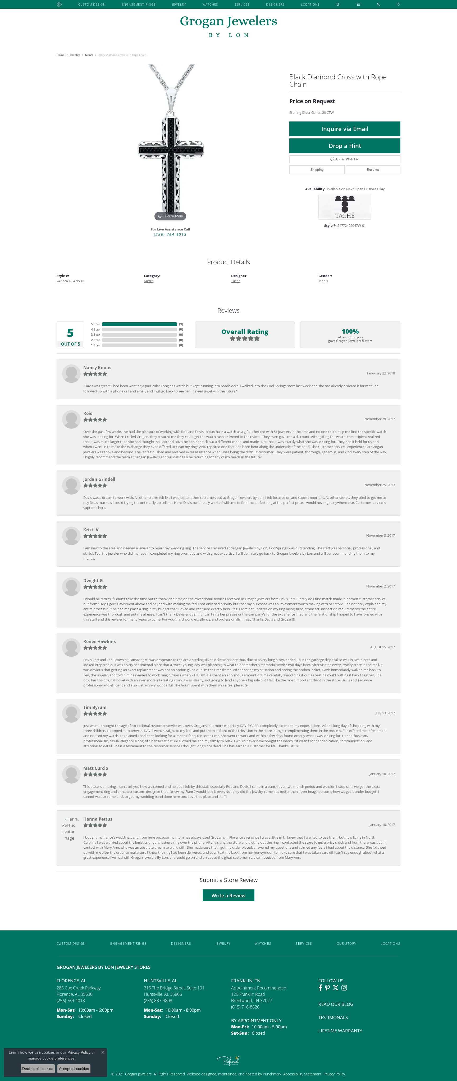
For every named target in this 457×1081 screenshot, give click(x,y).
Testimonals (333, 1017)
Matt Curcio (95, 768)
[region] (170, 143)
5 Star (95, 324)
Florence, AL (71, 981)
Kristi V (90, 530)
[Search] (338, 4)
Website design (199, 1074)
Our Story (347, 943)
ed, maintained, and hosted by (237, 1074)
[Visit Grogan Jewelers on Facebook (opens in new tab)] (320, 988)
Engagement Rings (139, 4)
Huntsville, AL (160, 981)
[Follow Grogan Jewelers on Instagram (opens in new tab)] (344, 988)
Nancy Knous (97, 367)
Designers (275, 4)
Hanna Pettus (97, 819)
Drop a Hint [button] (345, 146)
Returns (373, 169)
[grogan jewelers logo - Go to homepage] (228, 27)
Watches (210, 4)
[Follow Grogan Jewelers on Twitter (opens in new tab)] (335, 988)
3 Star (95, 334)
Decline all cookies (37, 1068)
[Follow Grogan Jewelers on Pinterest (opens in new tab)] (327, 988)
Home (61, 55)
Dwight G (93, 581)
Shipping (317, 169)
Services (242, 4)
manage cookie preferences (51, 1058)
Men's (89, 55)
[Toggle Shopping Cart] (358, 4)
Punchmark (272, 1074)
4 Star (95, 329)
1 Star (95, 345)
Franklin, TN (246, 981)
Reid (88, 413)
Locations (310, 4)
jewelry (75, 55)
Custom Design (92, 4)
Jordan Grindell (99, 479)
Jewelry (179, 4)
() (181, 324)
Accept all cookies (74, 1068)
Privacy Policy (333, 1074)
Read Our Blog (335, 1004)
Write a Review (229, 895)
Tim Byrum (95, 707)
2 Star (95, 340)
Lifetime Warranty (340, 1031)
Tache (235, 280)
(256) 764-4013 (170, 234)
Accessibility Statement (302, 1074)
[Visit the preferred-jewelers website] (228, 1060)
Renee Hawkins (99, 641)
